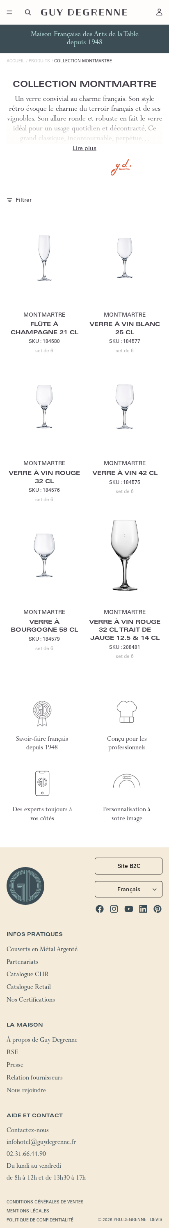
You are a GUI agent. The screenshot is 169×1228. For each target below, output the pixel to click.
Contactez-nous (28, 1131)
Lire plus (84, 148)
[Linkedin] (143, 909)
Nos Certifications (31, 1000)
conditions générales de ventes (45, 1202)
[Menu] (9, 12)
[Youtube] (129, 909)
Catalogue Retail (29, 988)
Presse (15, 1066)
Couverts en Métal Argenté (42, 950)
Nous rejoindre (26, 1091)
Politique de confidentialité (40, 1220)
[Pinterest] (157, 909)
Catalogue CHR (28, 975)
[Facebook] (100, 909)
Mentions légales (28, 1211)
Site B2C (128, 866)
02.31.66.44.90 (26, 1155)
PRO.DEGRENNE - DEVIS (138, 1219)
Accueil (16, 60)
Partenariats (23, 962)
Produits (39, 60)
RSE (12, 1053)
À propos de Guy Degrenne (42, 1040)
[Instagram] (114, 909)
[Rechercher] (28, 12)
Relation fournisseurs (35, 1078)
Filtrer (24, 200)
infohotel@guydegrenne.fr (41, 1143)
